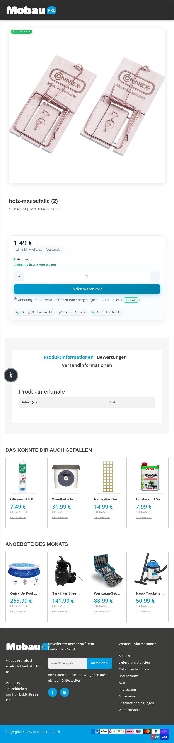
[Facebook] (52, 692)
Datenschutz (128, 676)
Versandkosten (18, 517)
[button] (11, 375)
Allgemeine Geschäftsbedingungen (136, 699)
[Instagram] (64, 692)
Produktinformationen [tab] (69, 357)
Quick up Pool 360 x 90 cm (31, 593)
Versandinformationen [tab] (87, 365)
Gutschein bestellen (134, 669)
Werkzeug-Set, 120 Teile (113, 593)
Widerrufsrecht (130, 710)
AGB (122, 683)
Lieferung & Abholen (134, 662)
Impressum (127, 689)
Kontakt (124, 655)
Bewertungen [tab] (112, 357)
